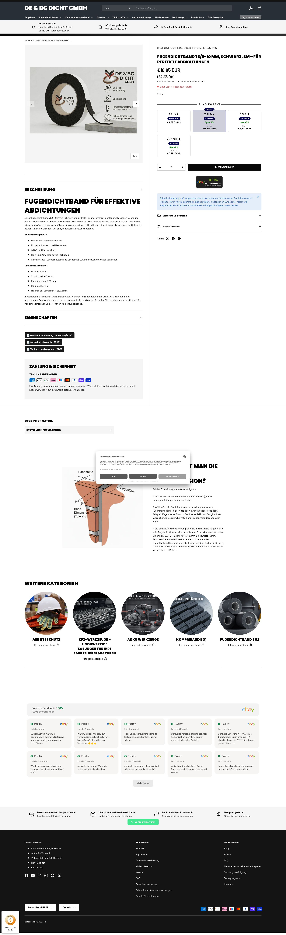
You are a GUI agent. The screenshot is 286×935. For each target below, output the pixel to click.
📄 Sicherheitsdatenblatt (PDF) (43, 342)
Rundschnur (197, 17)
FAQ (226, 860)
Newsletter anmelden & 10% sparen (242, 866)
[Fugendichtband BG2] (239, 613)
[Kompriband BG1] (191, 613)
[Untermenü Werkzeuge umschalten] (186, 17)
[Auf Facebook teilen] (173, 239)
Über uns (228, 884)
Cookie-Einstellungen (147, 896)
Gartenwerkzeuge (141, 17)
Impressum (141, 854)
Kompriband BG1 (191, 639)
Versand (171, 81)
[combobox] (167, 8)
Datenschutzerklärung (147, 860)
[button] (259, 8)
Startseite (28, 40)
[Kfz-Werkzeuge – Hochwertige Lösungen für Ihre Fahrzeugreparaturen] (94, 613)
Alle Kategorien (216, 17)
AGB (138, 878)
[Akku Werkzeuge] (143, 613)
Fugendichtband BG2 (239, 639)
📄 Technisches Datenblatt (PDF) (44, 349)
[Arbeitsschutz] (46, 613)
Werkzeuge (178, 17)
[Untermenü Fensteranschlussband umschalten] (92, 17)
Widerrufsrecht (144, 866)
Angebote (30, 17)
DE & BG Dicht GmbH (166, 48)
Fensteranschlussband (77, 17)
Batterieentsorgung (146, 884)
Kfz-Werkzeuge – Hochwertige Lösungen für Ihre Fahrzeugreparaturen (94, 646)
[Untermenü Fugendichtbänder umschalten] (60, 17)
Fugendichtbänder (48, 17)
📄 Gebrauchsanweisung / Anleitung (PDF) (49, 335)
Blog (226, 848)
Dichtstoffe (119, 17)
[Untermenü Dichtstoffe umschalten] (127, 17)
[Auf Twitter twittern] (167, 239)
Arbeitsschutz (46, 639)
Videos (227, 854)
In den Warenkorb (224, 167)
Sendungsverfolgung (235, 872)
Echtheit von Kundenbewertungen (154, 890)
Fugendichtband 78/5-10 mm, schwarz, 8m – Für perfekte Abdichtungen (53, 40)
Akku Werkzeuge (143, 639)
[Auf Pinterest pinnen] (179, 239)
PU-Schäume (162, 17)
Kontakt (140, 848)
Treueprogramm (232, 878)
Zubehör (101, 17)
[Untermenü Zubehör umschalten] (108, 17)
